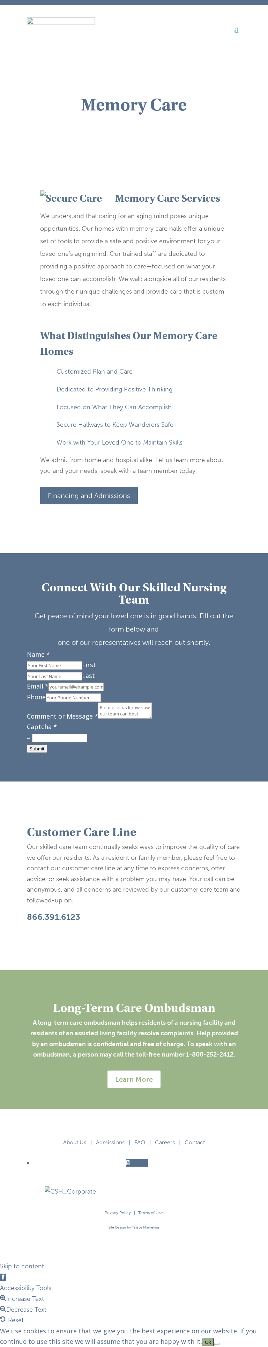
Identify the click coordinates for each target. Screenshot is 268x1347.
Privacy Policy (118, 1212)
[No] (216, 1344)
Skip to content (22, 1266)
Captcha (42, 726)
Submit (37, 748)
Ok (208, 1342)
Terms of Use (150, 1212)
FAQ (139, 1142)
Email (38, 686)
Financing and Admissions (89, 495)
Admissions (110, 1142)
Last (88, 675)
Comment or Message (62, 716)
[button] (3, 1277)
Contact (195, 1142)
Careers (165, 1142)
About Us (74, 1142)
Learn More (134, 1079)
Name (38, 654)
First (89, 665)
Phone (36, 697)
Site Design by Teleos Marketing (134, 1227)
